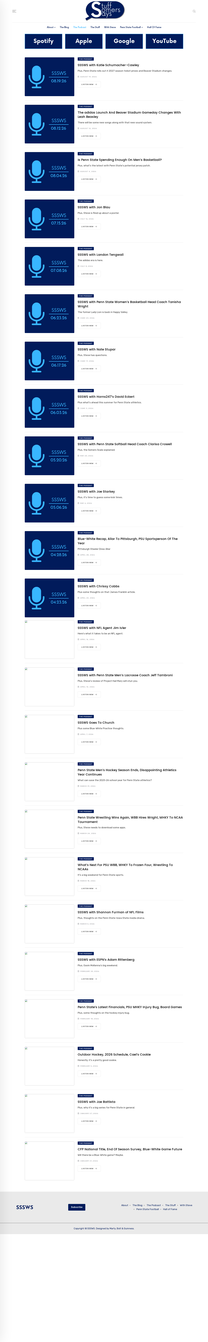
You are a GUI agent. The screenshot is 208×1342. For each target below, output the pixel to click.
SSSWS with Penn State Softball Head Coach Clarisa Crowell (125, 444)
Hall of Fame (154, 27)
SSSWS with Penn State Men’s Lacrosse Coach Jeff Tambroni (125, 675)
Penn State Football (130, 27)
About (50, 27)
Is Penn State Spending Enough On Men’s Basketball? (120, 160)
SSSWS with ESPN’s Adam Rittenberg (106, 959)
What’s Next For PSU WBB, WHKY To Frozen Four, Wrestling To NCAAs (125, 867)
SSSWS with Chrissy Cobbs (98, 586)
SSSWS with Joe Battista (96, 1102)
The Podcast (79, 27)
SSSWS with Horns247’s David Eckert (106, 396)
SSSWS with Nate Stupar (97, 349)
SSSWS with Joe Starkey (96, 491)
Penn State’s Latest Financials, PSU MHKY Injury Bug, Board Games (130, 1007)
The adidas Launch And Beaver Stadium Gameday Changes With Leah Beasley (129, 114)
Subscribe (76, 1207)
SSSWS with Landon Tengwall (101, 254)
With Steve (110, 27)
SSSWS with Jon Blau (94, 207)
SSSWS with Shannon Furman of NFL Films (111, 912)
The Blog (64, 27)
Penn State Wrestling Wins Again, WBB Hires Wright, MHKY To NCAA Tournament (130, 819)
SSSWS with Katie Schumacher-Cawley (108, 65)
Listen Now (87, 84)
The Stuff (95, 27)
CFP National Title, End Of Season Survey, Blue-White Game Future (130, 1149)
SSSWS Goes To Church (96, 722)
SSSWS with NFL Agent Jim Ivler (102, 628)
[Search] (194, 11)
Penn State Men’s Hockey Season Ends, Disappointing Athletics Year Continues (127, 772)
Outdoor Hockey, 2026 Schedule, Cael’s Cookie (114, 1054)
